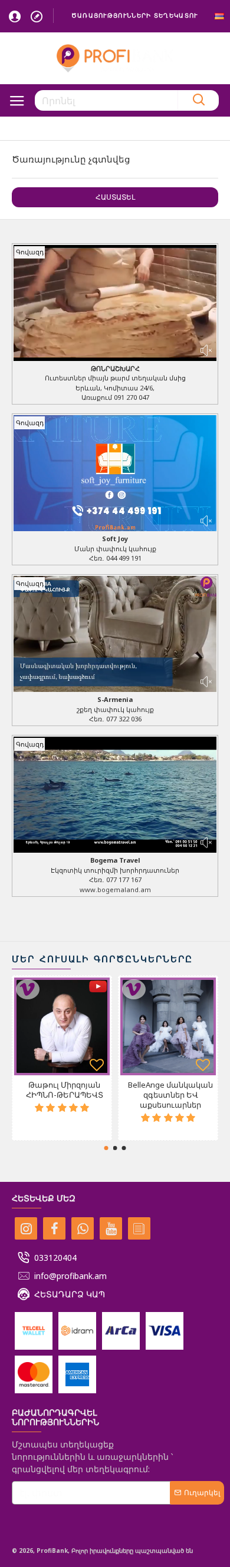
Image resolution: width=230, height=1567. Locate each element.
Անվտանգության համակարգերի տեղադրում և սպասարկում (64, 1100)
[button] (106, 1148)
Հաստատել (115, 197)
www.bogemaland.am (115, 889)
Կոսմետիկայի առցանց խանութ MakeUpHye (171, 1095)
